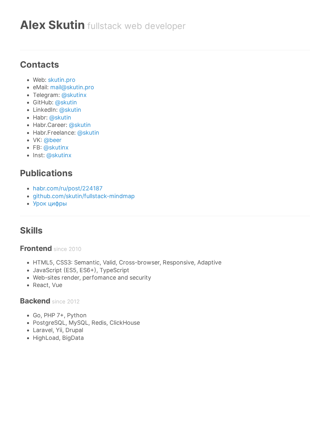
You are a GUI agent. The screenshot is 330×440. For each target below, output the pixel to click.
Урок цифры (50, 203)
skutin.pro (61, 79)
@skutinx (74, 94)
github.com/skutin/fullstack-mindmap (84, 196)
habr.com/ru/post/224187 (67, 188)
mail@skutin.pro (72, 87)
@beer (53, 140)
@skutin (66, 102)
